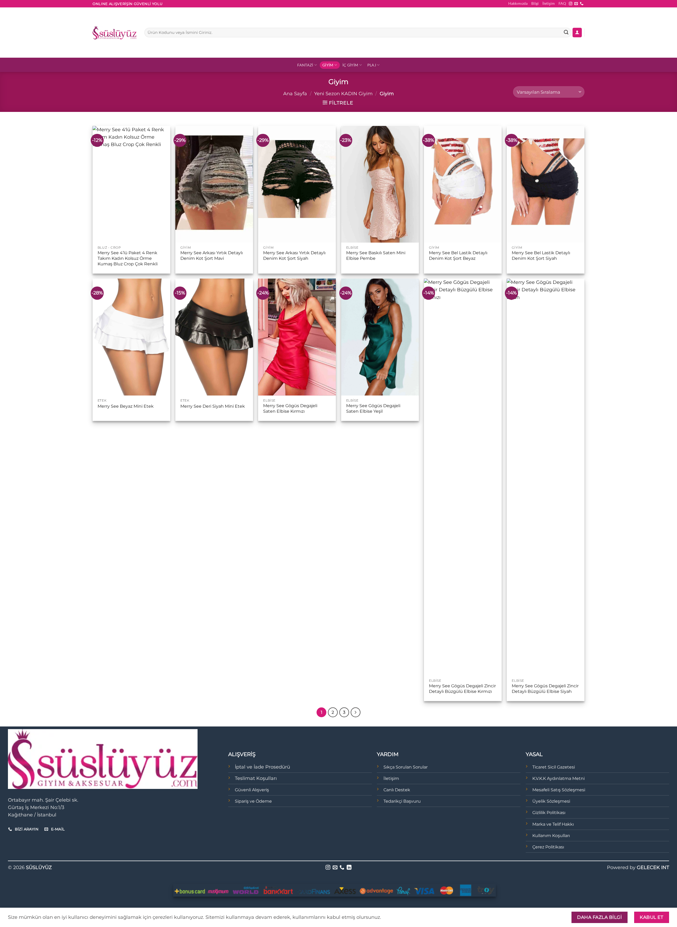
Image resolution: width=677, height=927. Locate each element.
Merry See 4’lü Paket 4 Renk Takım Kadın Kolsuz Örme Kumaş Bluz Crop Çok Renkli (128, 258)
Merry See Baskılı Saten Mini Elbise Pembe (375, 255)
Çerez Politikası (548, 846)
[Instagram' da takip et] (570, 4)
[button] (577, 32)
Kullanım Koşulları (551, 835)
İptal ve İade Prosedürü (262, 767)
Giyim (327, 65)
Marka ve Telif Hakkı (553, 824)
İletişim (548, 3)
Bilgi (535, 3)
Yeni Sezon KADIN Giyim (343, 93)
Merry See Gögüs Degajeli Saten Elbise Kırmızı (290, 408)
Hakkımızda (518, 3)
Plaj (371, 65)
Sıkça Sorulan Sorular (405, 767)
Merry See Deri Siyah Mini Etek (212, 406)
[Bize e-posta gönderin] (576, 4)
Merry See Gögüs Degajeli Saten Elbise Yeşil (373, 408)
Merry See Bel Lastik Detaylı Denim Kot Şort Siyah (541, 255)
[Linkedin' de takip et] (349, 867)
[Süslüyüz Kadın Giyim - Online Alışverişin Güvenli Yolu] (114, 32)
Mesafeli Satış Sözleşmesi (558, 789)
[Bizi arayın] (581, 4)
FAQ (562, 3)
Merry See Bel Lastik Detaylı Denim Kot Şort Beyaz (458, 255)
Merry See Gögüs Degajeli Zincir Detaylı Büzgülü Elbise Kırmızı (462, 688)
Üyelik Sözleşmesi (551, 801)
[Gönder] (566, 33)
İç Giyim (350, 65)
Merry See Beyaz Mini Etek (126, 406)
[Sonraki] (355, 712)
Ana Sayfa (295, 93)
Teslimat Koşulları (256, 778)
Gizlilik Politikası (548, 812)
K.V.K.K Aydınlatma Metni (558, 778)
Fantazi (305, 65)
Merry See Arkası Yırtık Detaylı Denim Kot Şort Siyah (294, 255)
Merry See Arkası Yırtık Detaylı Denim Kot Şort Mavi (211, 255)
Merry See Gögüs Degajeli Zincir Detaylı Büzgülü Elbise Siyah (545, 688)
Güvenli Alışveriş (252, 789)
